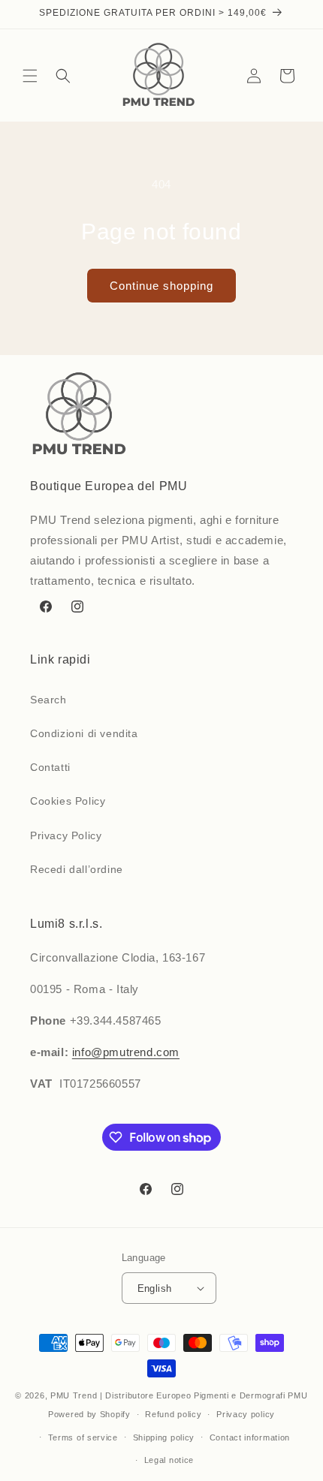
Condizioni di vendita (84, 733)
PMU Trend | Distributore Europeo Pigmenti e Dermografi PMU (179, 1395)
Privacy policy (245, 1414)
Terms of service (83, 1437)
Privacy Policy (65, 835)
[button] (30, 75)
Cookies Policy (67, 801)
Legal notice (169, 1459)
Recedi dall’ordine (76, 869)
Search (48, 700)
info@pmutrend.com (126, 1052)
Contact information (250, 1437)
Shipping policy (164, 1437)
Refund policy (173, 1414)
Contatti (50, 767)
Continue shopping (161, 285)
